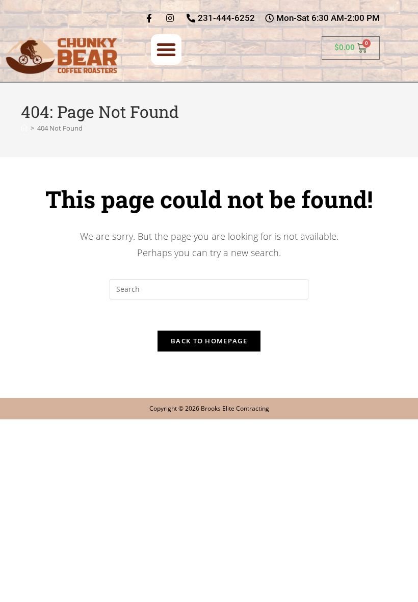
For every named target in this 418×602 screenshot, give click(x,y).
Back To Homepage (209, 340)
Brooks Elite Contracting (235, 408)
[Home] (24, 128)
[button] (166, 49)
